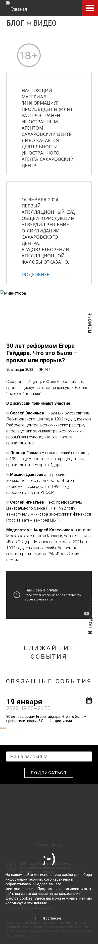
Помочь (89, 330)
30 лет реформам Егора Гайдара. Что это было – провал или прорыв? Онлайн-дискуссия (46, 719)
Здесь (39, 898)
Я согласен (52, 918)
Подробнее (35, 274)
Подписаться (48, 772)
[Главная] (16, 8)
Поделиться (90, 627)
